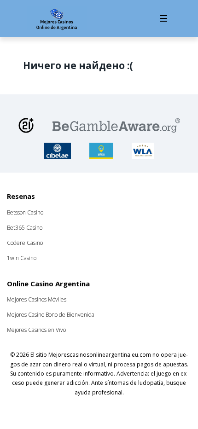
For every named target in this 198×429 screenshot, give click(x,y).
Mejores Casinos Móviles (36, 299)
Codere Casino (25, 243)
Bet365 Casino (24, 228)
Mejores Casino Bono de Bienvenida (50, 315)
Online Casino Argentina (48, 283)
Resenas (21, 196)
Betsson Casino (25, 212)
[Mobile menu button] (163, 18)
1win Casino (21, 258)
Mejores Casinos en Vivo (36, 330)
